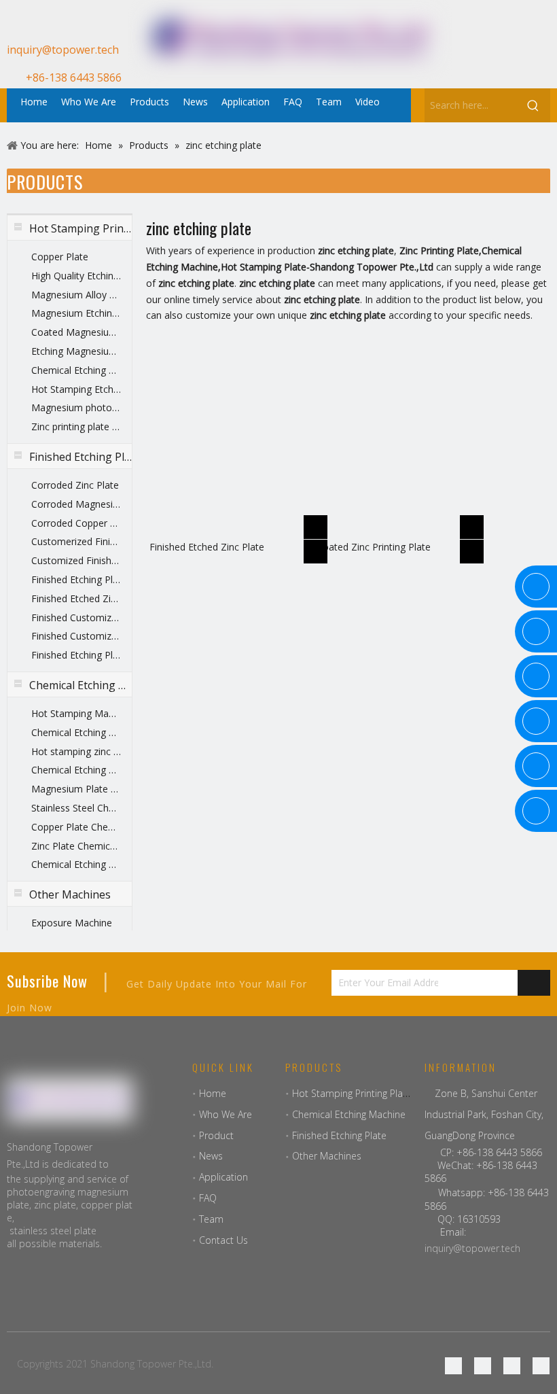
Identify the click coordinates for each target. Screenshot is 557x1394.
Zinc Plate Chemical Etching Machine (76, 845)
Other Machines (326, 1155)
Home (212, 1093)
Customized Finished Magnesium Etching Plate (76, 560)
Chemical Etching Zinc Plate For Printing (76, 370)
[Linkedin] (525, 56)
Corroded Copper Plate (76, 523)
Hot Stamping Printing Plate (352, 1093)
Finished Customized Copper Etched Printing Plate (76, 617)
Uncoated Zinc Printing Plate (368, 546)
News (211, 1155)
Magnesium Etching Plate (76, 313)
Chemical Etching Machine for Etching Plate (76, 732)
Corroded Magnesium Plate (76, 504)
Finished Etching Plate (76, 654)
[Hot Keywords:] (533, 105)
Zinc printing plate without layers (76, 426)
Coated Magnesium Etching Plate (76, 332)
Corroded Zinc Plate (75, 484)
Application (223, 1176)
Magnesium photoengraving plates (76, 407)
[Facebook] (479, 56)
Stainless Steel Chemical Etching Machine (76, 807)
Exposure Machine (71, 922)
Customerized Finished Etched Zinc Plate (76, 541)
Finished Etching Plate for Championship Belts (76, 579)
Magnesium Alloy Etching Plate (76, 294)
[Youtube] (479, 74)
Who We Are (225, 1114)
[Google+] (502, 56)
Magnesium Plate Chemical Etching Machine (76, 788)
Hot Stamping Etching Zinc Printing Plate (76, 389)
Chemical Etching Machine (76, 864)
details (318, 547)
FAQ (208, 1197)
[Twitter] (511, 1365)
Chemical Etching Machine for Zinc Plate (76, 769)
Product (216, 1135)
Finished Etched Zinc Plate (76, 598)
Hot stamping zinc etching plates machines (76, 751)
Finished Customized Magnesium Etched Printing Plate (76, 635)
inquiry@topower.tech (472, 1248)
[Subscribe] (534, 983)
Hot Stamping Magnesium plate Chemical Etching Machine (76, 713)
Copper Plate (59, 256)
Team (211, 1219)
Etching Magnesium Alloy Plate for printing (76, 351)
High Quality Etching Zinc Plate (76, 275)
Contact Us (223, 1240)
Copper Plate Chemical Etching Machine (76, 826)
